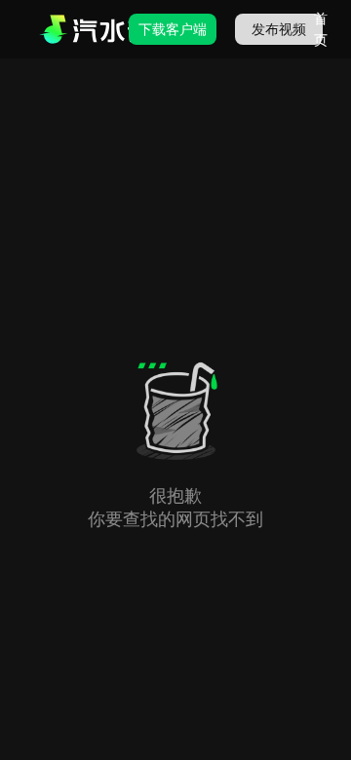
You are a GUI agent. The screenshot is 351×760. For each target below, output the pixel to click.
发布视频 (279, 28)
